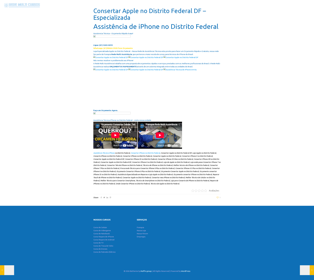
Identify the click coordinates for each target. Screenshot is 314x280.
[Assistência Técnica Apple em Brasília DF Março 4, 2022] (307, 270)
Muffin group (146, 271)
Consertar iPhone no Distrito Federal (145, 153)
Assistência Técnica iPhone (104, 153)
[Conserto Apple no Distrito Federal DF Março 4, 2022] (7, 270)
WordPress (185, 271)
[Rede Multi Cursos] (21, 5)
